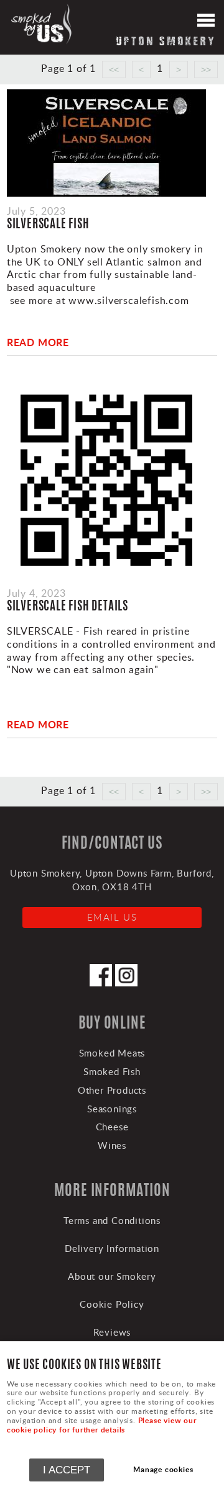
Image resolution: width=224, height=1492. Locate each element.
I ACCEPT (66, 1469)
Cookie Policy (112, 1304)
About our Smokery (112, 1276)
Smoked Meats (112, 1053)
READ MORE (38, 342)
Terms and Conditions (112, 1220)
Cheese (112, 1126)
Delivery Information (112, 1248)
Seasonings (112, 1108)
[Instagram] (126, 982)
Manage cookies (163, 1469)
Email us (112, 917)
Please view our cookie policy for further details (102, 1425)
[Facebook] (101, 982)
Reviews (112, 1332)
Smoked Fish (112, 1071)
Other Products (112, 1090)
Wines (112, 1145)
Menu (205, 21)
